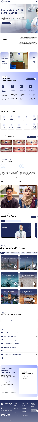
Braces (4, 127)
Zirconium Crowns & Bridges (34, 127)
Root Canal (27, 119)
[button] (2, 38)
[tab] (2, 221)
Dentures (19, 127)
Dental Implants (19, 119)
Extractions (11, 127)
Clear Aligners (3, 119)
